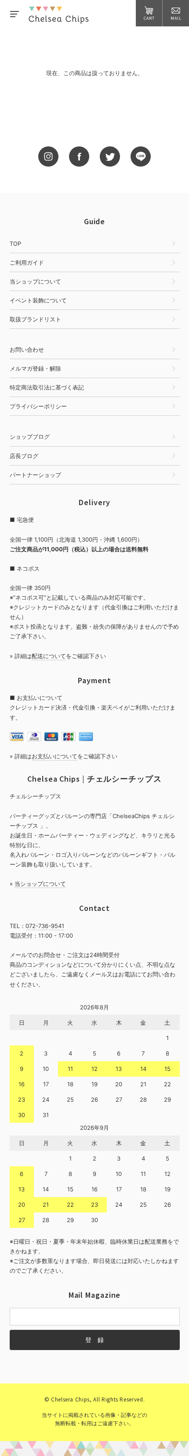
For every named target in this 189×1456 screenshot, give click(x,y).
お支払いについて (54, 756)
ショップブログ (30, 436)
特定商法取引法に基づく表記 (47, 387)
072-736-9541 (44, 925)
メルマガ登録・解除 (35, 368)
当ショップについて (35, 281)
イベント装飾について (38, 300)
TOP (15, 243)
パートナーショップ (35, 474)
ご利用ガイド (27, 262)
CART (149, 18)
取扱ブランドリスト (35, 319)
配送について (49, 655)
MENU (14, 13)
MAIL (176, 18)
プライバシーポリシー (38, 406)
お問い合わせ (27, 349)
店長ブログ (24, 455)
